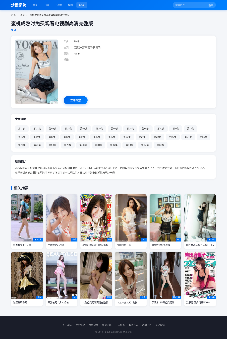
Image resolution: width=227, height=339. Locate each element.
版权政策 (93, 324)
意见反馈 (160, 324)
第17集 (81, 137)
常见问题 (107, 324)
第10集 (161, 128)
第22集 (157, 137)
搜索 (211, 5)
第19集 (111, 137)
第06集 (99, 128)
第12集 (190, 128)
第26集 (22, 145)
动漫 (81, 4)
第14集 (37, 137)
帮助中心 (146, 324)
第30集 (83, 145)
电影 (46, 4)
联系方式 (133, 324)
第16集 (66, 137)
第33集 (129, 145)
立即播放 (75, 100)
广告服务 (120, 324)
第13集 (21, 137)
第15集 (52, 137)
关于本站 (67, 324)
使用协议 (80, 324)
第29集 (67, 145)
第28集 (52, 145)
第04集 (68, 128)
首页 (35, 4)
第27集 (37, 145)
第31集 (98, 145)
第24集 (188, 137)
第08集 (130, 128)
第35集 (160, 145)
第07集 (114, 128)
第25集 (203, 137)
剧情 (70, 4)
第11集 (175, 128)
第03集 (53, 128)
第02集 (37, 128)
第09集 (145, 128)
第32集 (114, 145)
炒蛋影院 (18, 5)
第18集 (96, 137)
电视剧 (58, 4)
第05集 (84, 128)
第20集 (127, 137)
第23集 (172, 137)
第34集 (145, 145)
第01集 (21, 128)
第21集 (142, 137)
